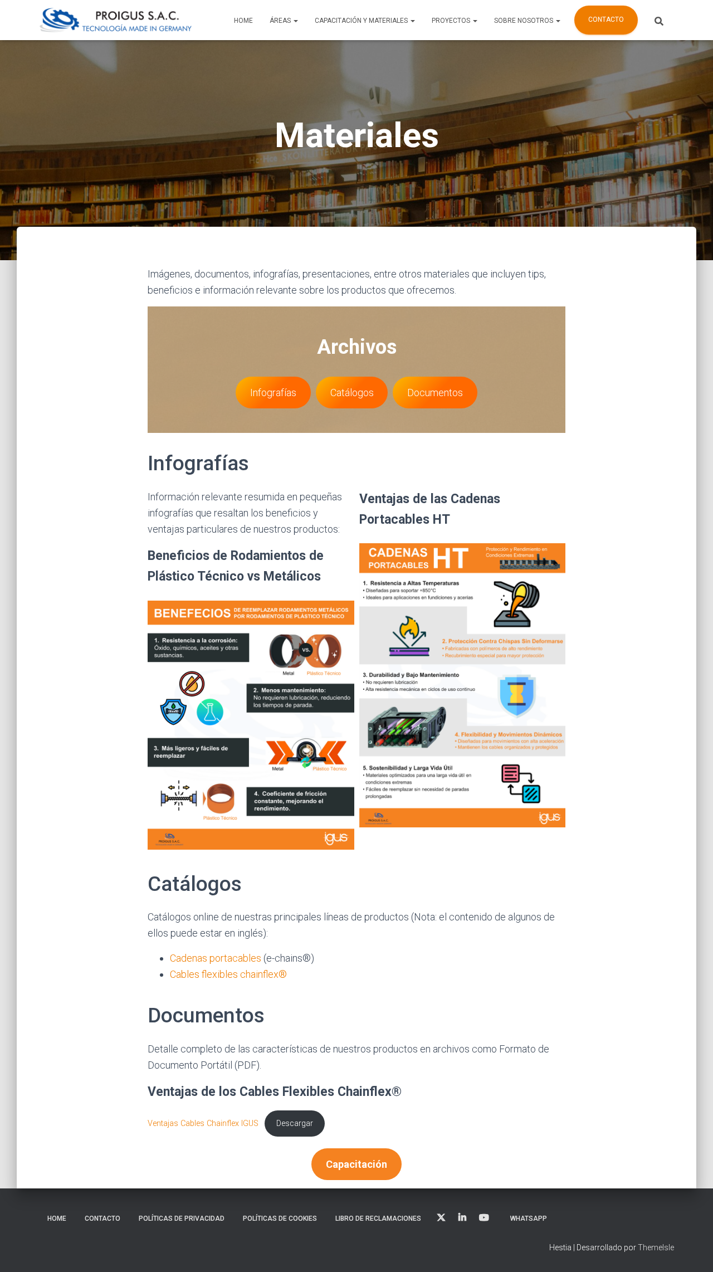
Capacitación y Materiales (362, 21)
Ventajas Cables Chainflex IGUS (203, 1123)
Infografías (273, 392)
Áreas (281, 21)
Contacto (606, 19)
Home (243, 21)
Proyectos (452, 21)
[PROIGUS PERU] (115, 20)
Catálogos (352, 392)
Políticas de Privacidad (181, 1218)
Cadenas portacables (215, 958)
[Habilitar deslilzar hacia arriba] (691, 1250)
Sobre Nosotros (524, 21)
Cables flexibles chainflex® (228, 974)
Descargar (294, 1123)
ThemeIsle (656, 1247)
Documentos (435, 392)
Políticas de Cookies (280, 1218)
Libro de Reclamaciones (378, 1218)
